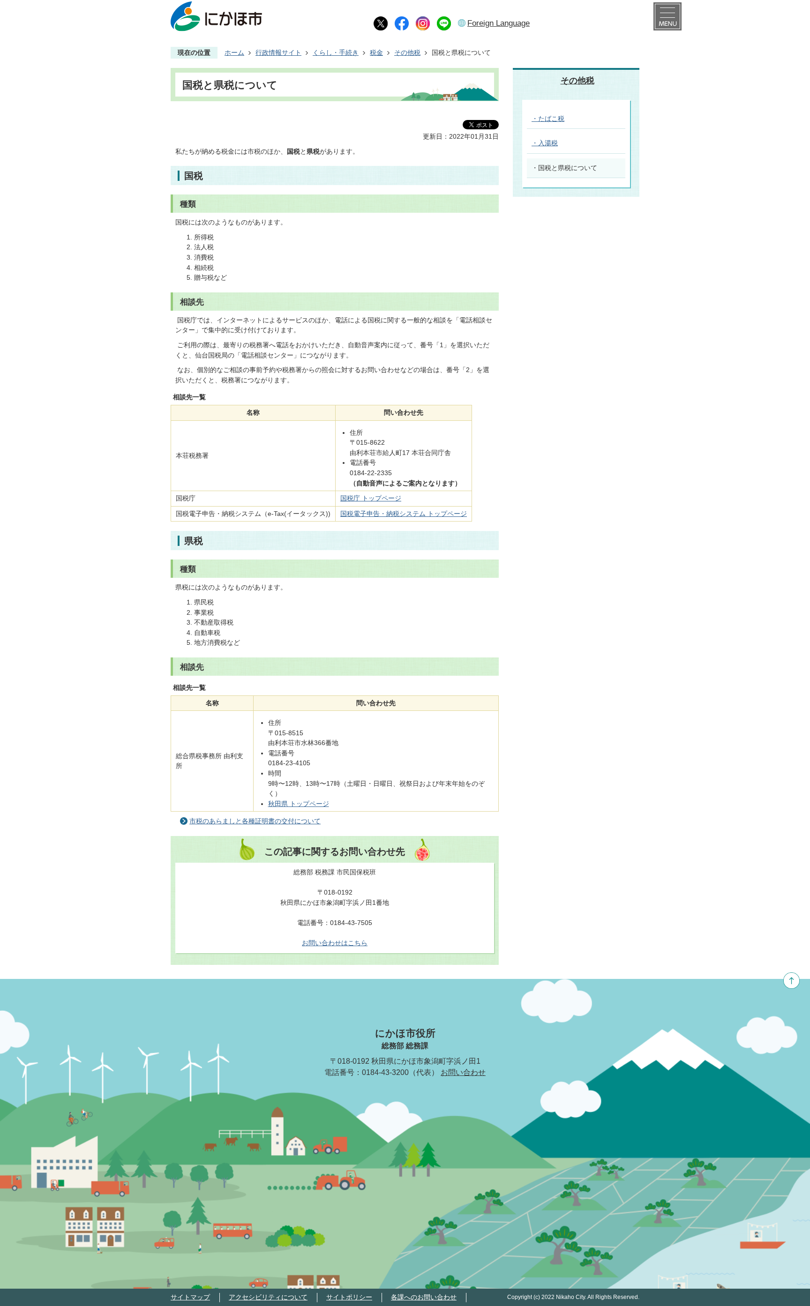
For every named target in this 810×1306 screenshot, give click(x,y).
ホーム (234, 52)
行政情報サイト (278, 52)
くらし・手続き (336, 52)
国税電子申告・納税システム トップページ (403, 513)
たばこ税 (551, 118)
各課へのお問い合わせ (424, 1297)
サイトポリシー (349, 1297)
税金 (376, 52)
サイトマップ (190, 1297)
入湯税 (548, 143)
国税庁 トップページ (370, 498)
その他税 (407, 52)
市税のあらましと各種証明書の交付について (255, 821)
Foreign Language (498, 23)
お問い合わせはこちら (335, 943)
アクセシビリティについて (268, 1297)
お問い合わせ (463, 1072)
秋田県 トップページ (298, 803)
